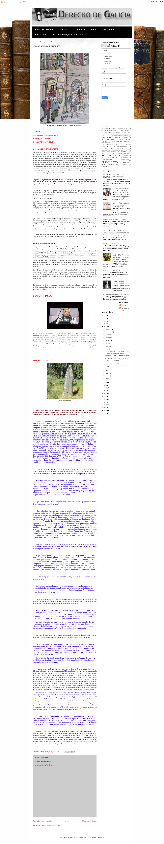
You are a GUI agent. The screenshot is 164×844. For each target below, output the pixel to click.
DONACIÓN (105, 137)
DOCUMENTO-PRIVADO (121, 136)
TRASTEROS (124, 155)
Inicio (67, 821)
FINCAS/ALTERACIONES (109, 139)
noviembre (109, 332)
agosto (108, 340)
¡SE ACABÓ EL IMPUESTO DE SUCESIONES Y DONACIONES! (121, 204)
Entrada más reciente (42, 821)
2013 (105, 405)
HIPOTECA (117, 144)
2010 (105, 413)
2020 (105, 385)
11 (80, 709)
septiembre (109, 337)
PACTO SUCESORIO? (108, 148)
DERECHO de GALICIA (44, 29)
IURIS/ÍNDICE (40, 35)
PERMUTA (115, 150)
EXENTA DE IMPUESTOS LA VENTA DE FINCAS (121, 189)
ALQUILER (105, 128)
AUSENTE (113, 128)
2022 (105, 326)
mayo (107, 349)
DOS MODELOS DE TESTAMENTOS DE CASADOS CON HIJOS (117, 352)
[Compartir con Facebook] (72, 752)
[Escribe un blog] (67, 752)
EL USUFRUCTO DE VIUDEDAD (114, 243)
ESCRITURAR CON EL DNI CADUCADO (120, 282)
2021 (105, 382)
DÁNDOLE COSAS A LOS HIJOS (113, 270)
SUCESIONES (126, 153)
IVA (127, 144)
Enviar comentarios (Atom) (51, 825)
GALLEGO (122, 139)
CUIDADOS (108, 132)
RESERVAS (105, 153)
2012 (105, 407)
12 (78, 743)
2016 (105, 396)
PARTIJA (104, 150)
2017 (105, 393)
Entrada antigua (89, 821)
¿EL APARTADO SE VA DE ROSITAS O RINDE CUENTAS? (117, 359)
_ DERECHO (107, 53)
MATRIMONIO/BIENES (121, 146)
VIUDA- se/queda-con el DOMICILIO (117, 159)
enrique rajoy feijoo (125, 309)
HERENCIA (115, 141)
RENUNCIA (124, 152)
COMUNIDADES (125, 130)
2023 (105, 324)
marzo (107, 373)
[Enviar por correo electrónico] (65, 752)
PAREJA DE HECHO (123, 148)
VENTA (117, 157)
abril (107, 370)
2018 (105, 390)
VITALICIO (125, 157)
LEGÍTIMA (105, 146)
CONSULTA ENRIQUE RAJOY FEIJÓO (68, 35)
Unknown (124, 305)
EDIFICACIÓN (114, 137)
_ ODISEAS (107, 58)
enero (107, 378)
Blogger (101, 837)
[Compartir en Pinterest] (74, 752)
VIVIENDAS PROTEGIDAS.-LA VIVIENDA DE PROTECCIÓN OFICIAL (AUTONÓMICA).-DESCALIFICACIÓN (116, 232)
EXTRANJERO (125, 137)
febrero (108, 376)
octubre (108, 335)
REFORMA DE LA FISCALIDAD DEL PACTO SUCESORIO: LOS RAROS (121, 255)
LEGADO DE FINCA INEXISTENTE (117, 356)
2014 (105, 402)
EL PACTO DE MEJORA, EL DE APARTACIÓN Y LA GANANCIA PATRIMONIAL (113, 176)
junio (107, 346)
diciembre (109, 329)
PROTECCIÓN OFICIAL (109, 152)
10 (89, 637)
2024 (105, 321)
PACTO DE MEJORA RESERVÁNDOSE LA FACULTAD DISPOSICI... (117, 364)
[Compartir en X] (70, 752)
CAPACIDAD (105, 130)
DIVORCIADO (114, 134)
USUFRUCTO (106, 157)
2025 (105, 318)
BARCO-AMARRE (124, 128)
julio (107, 343)
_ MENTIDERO (108, 56)
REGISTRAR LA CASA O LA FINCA (114, 219)
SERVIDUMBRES (114, 153)
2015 (105, 399)
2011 (105, 410)
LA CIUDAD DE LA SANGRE (85, 29)
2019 (105, 388)
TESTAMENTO (111, 155)
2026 (105, 315)
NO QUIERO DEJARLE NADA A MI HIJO (116, 294)
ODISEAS (63, 29)
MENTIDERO (108, 29)
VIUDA (104, 160)
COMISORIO (114, 130)
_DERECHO (107, 63)
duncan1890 (82, 837)
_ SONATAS (107, 61)
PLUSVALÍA (124, 150)
